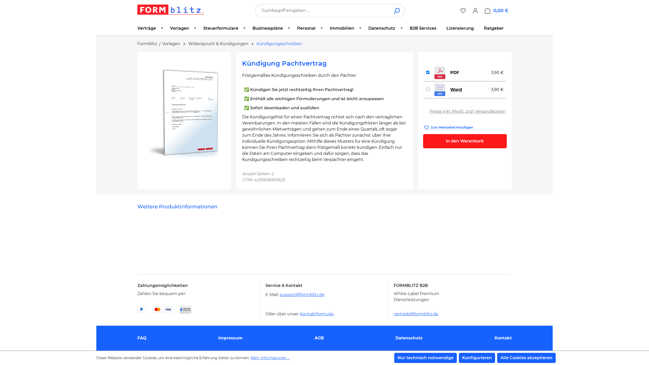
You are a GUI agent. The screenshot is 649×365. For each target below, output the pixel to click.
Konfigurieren (477, 357)
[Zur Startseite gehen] (170, 10)
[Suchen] (397, 10)
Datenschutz (409, 338)
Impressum (230, 338)
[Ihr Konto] (475, 11)
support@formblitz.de (302, 294)
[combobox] (322, 10)
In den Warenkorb (465, 141)
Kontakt (503, 338)
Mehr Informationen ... (270, 358)
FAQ (142, 338)
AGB (319, 338)
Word (456, 89)
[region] (184, 112)
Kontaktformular (317, 314)
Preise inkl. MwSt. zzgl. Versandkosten (467, 111)
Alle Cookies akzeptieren (526, 357)
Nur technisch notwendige (426, 357)
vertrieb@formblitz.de (416, 314)
